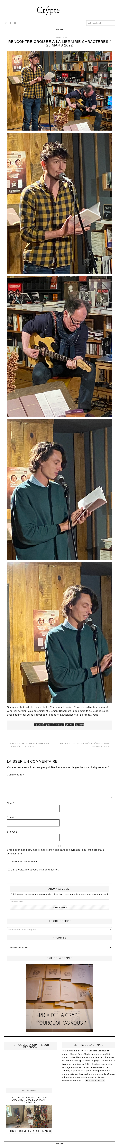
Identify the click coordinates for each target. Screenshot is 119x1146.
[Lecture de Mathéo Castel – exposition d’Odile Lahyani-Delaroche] (29, 1127)
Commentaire (15, 774)
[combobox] (59, 929)
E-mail (11, 817)
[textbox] (59, 929)
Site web (12, 832)
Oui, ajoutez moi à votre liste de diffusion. (35, 869)
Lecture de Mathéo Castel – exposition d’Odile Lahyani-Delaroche (29, 1099)
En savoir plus (94, 1080)
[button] (60, 29)
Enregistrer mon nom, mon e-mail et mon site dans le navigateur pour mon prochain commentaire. (55, 852)
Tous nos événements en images (30, 1131)
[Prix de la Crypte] (59, 998)
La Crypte (59, 10)
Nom (10, 803)
